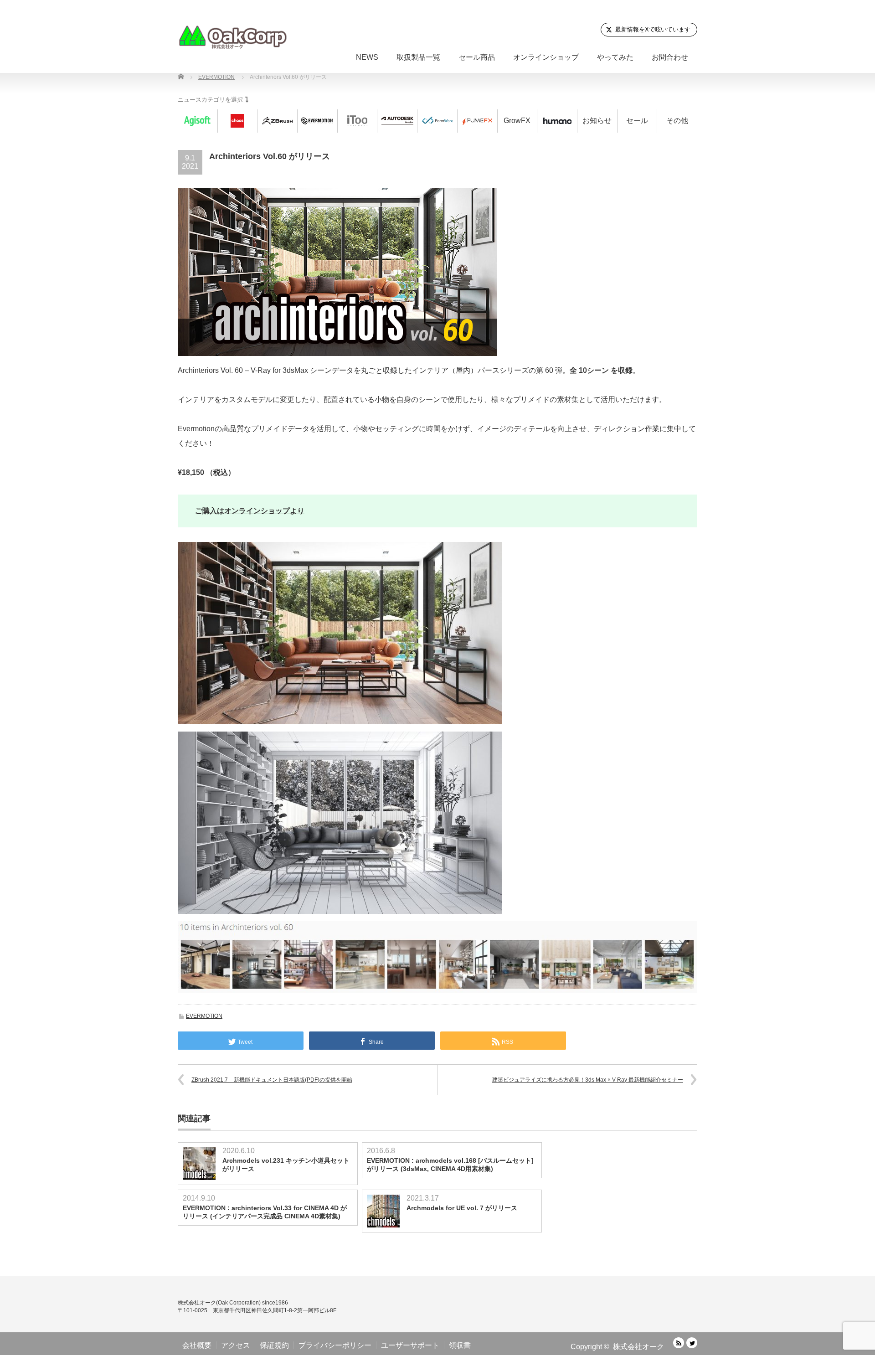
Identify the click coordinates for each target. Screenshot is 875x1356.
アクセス (235, 1345)
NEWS (367, 57)
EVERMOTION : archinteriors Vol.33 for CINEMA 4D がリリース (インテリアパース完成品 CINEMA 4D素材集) (265, 1212)
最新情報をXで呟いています (652, 29)
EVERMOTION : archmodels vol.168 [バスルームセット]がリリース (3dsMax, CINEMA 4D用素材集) (450, 1164)
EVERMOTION (204, 1016)
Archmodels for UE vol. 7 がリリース (462, 1208)
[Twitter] (691, 1342)
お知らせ (597, 120)
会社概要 (196, 1345)
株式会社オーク (638, 1347)
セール (637, 120)
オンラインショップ (546, 57)
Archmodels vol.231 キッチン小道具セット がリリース (286, 1164)
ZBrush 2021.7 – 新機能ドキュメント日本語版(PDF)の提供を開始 (271, 1080)
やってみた (615, 57)
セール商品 (476, 57)
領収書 (460, 1345)
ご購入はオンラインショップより (249, 511)
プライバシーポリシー (335, 1345)
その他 (677, 120)
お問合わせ (670, 57)
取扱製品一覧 (418, 57)
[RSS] (678, 1342)
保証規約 (274, 1345)
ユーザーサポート (410, 1345)
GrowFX (517, 120)
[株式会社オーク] (232, 37)
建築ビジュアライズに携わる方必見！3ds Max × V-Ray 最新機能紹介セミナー (587, 1080)
